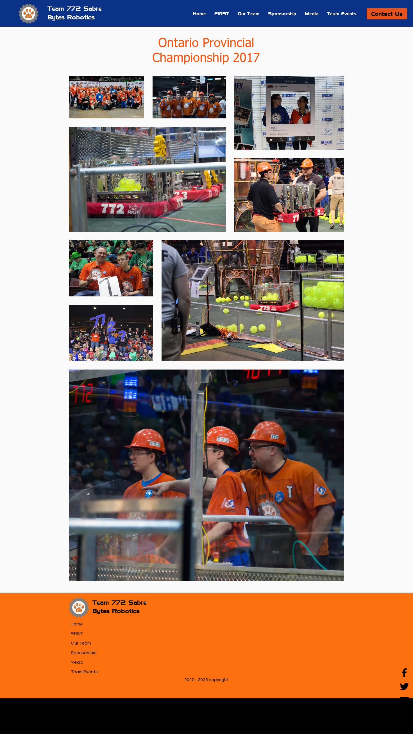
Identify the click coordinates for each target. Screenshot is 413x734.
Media (77, 662)
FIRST (77, 633)
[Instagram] (404, 714)
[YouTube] (404, 700)
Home (77, 624)
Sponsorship (84, 652)
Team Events (84, 672)
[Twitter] (404, 686)
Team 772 (65, 8)
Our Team (81, 643)
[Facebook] (404, 673)
